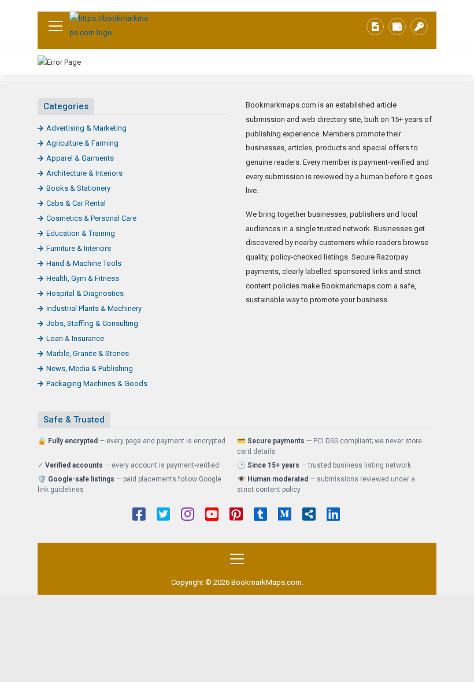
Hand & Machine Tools (83, 263)
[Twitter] (163, 515)
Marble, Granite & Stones (87, 353)
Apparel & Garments (80, 158)
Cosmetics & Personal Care (91, 218)
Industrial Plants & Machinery (94, 308)
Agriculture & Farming (82, 143)
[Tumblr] (260, 515)
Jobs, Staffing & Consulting (92, 323)
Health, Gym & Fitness (82, 278)
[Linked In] (333, 515)
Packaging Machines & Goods (96, 383)
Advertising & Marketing (86, 128)
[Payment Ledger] (397, 26)
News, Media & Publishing (89, 368)
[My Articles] (375, 26)
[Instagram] (187, 515)
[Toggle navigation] (55, 26)
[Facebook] (139, 515)
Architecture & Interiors (84, 173)
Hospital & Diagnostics (85, 293)
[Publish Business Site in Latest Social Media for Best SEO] (109, 26)
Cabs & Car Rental (76, 203)
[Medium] (284, 515)
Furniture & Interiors (78, 248)
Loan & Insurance (75, 338)
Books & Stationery (78, 188)
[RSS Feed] (309, 515)
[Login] (419, 26)
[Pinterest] (236, 515)
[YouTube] (212, 515)
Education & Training (80, 233)
